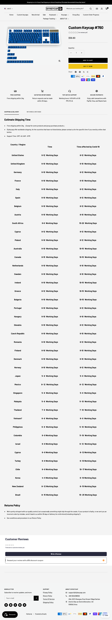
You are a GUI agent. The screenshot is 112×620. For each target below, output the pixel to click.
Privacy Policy (47, 592)
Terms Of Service (49, 599)
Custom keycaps (22, 15)
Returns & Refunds (34, 112)
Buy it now (88, 66)
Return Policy (47, 596)
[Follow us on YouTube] (20, 605)
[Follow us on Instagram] (10, 605)
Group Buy (76, 15)
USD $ (9, 8)
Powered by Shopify (40, 614)
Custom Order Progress (91, 15)
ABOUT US (63, 19)
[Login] (102, 9)
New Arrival (35, 15)
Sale (44, 15)
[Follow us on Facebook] (6, 605)
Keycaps (64, 15)
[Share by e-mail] (87, 72)
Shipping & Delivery (11, 112)
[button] (77, 32)
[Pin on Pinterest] (80, 72)
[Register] (36, 598)
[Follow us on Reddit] (24, 605)
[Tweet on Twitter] (84, 72)
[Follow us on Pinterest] (15, 605)
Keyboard (52, 15)
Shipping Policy (48, 602)
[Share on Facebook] (76, 72)
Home (11, 15)
